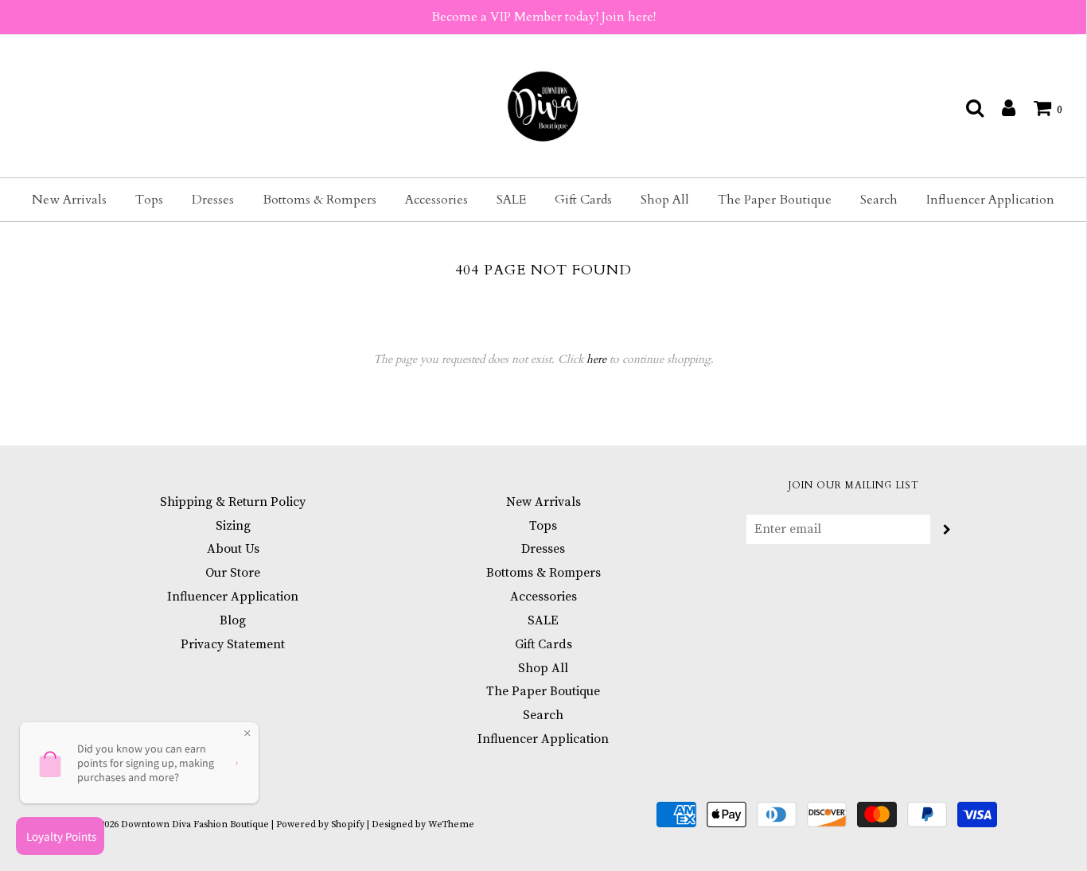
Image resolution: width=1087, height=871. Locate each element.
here (596, 359)
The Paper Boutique (775, 199)
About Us (233, 549)
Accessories (436, 199)
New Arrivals (69, 199)
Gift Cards (583, 199)
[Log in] (1000, 107)
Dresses (213, 199)
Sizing (233, 526)
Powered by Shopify (320, 824)
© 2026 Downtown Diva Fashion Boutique (179, 824)
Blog (233, 620)
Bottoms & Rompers (319, 199)
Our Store (232, 573)
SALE (511, 199)
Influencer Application (990, 199)
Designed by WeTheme (423, 824)
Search (879, 199)
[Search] (967, 107)
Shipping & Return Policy (233, 502)
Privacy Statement (233, 644)
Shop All (665, 199)
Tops (149, 199)
